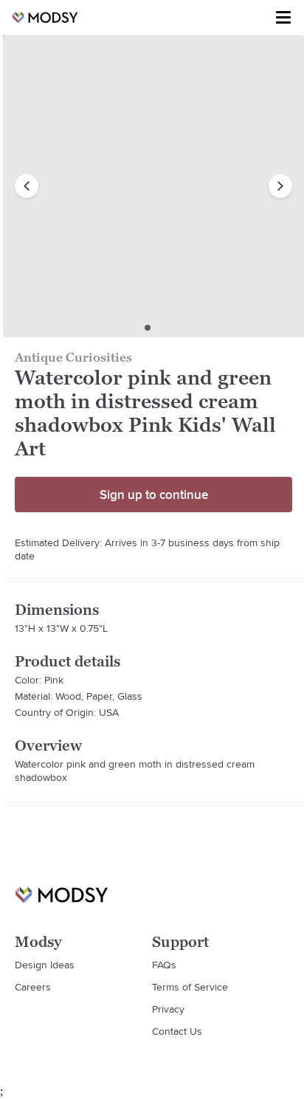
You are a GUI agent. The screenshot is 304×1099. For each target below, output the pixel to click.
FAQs (164, 964)
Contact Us (177, 1031)
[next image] (280, 186)
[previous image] (26, 186)
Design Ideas (45, 964)
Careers (33, 986)
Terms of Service (190, 986)
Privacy (168, 1009)
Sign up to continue (154, 494)
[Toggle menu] (283, 17)
